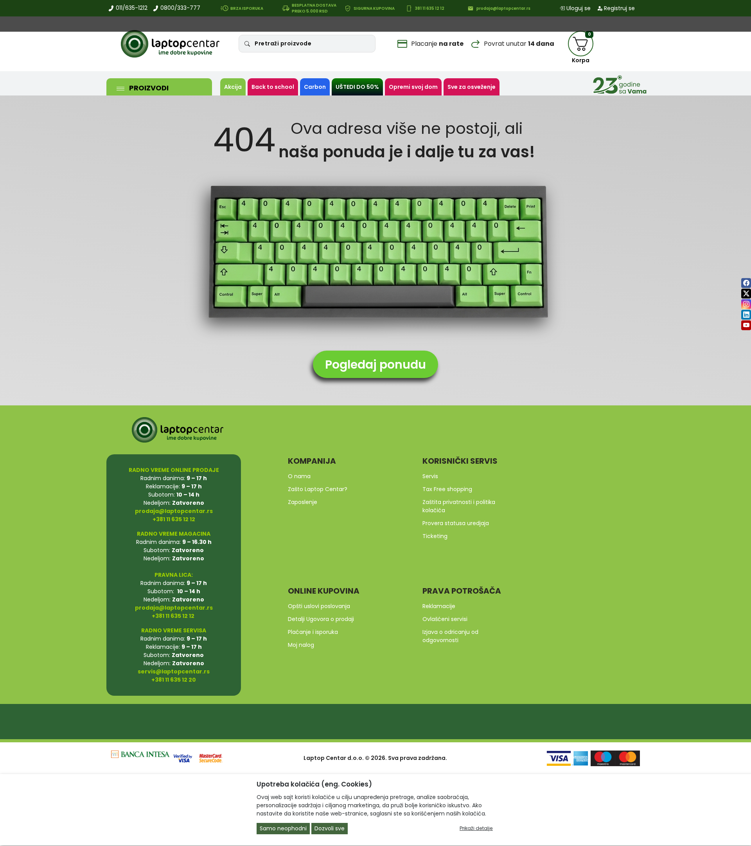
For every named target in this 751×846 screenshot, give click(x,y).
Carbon (315, 87)
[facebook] (746, 283)
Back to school (273, 87)
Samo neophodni (283, 829)
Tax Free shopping (447, 489)
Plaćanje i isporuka (313, 632)
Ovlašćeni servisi (444, 619)
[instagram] (746, 304)
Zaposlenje (302, 502)
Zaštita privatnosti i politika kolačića (458, 506)
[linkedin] (746, 314)
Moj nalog (301, 645)
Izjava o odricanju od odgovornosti (450, 636)
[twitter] (746, 293)
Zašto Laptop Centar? (317, 489)
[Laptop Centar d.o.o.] (170, 43)
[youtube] (746, 325)
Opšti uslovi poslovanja (319, 606)
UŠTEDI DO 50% (357, 87)
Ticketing (434, 536)
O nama (299, 476)
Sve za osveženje (471, 87)
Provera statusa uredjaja (455, 523)
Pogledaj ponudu (375, 364)
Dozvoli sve (329, 829)
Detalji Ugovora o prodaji (321, 619)
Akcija (233, 87)
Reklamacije (438, 606)
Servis (430, 476)
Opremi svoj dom (413, 87)
